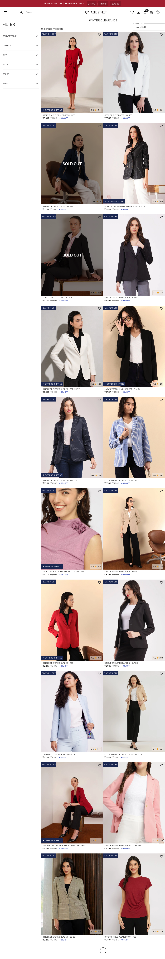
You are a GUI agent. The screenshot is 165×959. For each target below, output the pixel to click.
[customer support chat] (157, 12)
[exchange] (151, 12)
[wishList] (132, 12)
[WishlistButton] (99, 35)
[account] (138, 12)
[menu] (5, 12)
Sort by (139, 23)
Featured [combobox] (140, 26)
